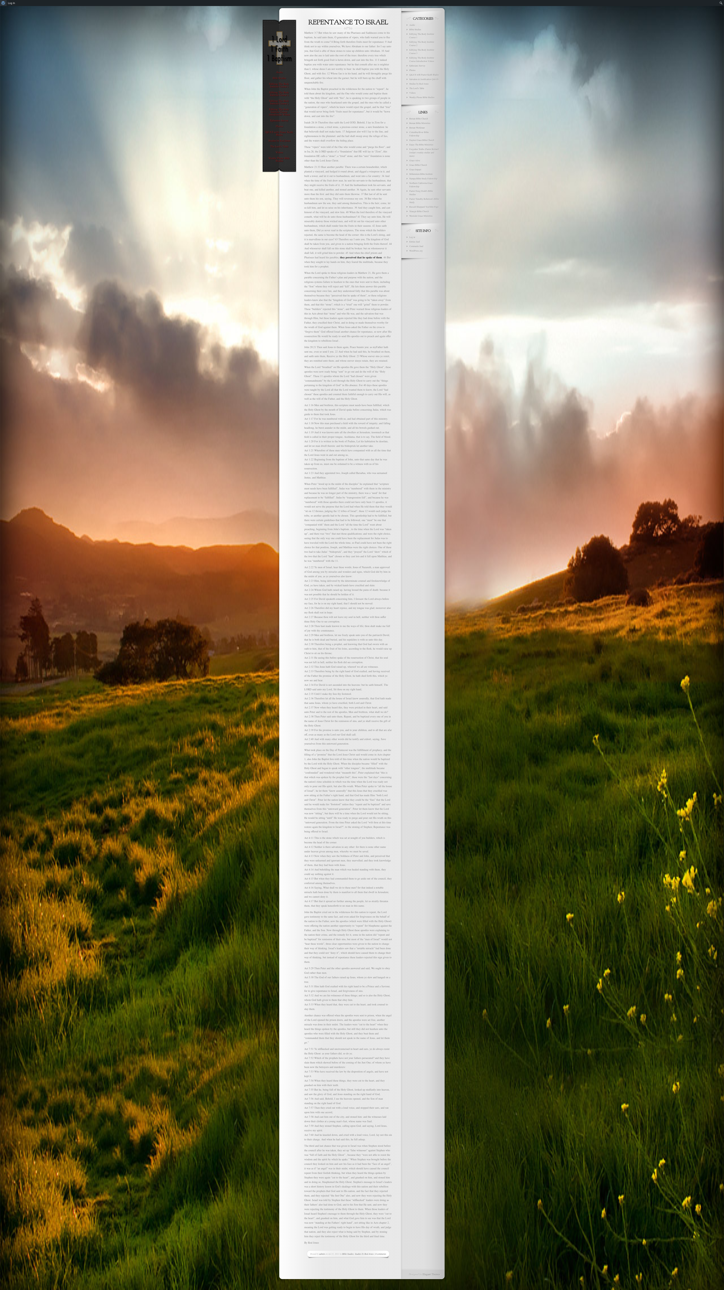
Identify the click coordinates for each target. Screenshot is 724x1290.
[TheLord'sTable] (279, 146)
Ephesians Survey (417, 65)
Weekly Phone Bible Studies (422, 97)
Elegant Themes (431, 1274)
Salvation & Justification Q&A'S (424, 79)
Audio (412, 24)
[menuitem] (3, 3)
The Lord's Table (416, 88)
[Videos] (279, 152)
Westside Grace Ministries (421, 215)
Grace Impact (415, 169)
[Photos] (279, 126)
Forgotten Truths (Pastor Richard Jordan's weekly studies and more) (424, 152)
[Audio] (279, 72)
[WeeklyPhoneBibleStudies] (279, 159)
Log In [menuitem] (11, 3)
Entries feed (414, 241)
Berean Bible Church (418, 118)
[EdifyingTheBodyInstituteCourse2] (279, 93)
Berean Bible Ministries (419, 123)
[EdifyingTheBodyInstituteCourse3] (279, 102)
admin (322, 1253)
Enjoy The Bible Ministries (421, 144)
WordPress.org (416, 250)
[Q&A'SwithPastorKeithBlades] (279, 133)
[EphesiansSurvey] (279, 120)
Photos (412, 70)
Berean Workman (417, 127)
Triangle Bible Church (419, 211)
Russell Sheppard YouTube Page (424, 206)
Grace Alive (414, 160)
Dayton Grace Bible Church (421, 140)
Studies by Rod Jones (364, 1253)
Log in (412, 237)
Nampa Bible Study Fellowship (423, 178)
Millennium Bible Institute (421, 173)
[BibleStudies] (279, 78)
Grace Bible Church (418, 164)
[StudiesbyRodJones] (279, 140)
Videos (412, 92)
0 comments (380, 1253)
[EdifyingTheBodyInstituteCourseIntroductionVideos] (279, 112)
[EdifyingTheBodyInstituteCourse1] (279, 85)
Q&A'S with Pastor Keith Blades (424, 74)
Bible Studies (348, 1253)
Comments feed (416, 246)
